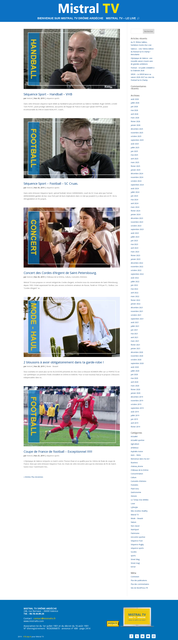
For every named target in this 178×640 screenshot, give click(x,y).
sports (133, 555)
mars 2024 (135, 207)
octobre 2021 (136, 315)
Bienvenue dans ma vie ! (140, 459)
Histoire (134, 496)
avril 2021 (134, 337)
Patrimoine (135, 533)
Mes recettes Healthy (139, 511)
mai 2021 (134, 333)
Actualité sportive (137, 440)
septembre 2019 (137, 408)
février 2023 (135, 255)
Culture (68, 277)
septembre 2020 (137, 363)
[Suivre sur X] (137, 636)
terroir (133, 567)
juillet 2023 (135, 237)
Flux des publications (139, 580)
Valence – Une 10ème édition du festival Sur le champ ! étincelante (142, 52)
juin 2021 (134, 330)
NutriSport (135, 529)
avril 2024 (134, 203)
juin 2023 (134, 240)
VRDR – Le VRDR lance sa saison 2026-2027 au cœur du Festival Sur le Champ (142, 77)
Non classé (135, 526)
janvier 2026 (135, 125)
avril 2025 (134, 158)
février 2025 (135, 166)
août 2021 (135, 322)
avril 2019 (134, 423)
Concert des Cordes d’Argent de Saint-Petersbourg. (60, 273)
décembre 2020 (137, 352)
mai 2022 (134, 289)
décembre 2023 (137, 218)
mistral (29, 98)
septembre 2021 (137, 319)
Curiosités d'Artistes (79, 277)
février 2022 (135, 300)
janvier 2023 (135, 259)
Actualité (134, 436)
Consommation (137, 474)
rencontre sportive (138, 537)
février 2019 (135, 426)
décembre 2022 (137, 263)
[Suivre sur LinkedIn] (142, 636)
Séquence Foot (137, 541)
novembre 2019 (137, 400)
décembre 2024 (137, 173)
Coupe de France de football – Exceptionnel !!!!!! (58, 451)
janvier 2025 (135, 170)
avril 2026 (134, 114)
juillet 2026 (135, 103)
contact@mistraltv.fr (45, 618)
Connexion (135, 576)
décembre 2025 (137, 129)
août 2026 (135, 99)
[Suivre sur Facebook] (131, 636)
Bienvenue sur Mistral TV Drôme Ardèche (70, 18)
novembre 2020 (137, 356)
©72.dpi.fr (27, 637)
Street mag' (135, 563)
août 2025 (135, 144)
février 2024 (135, 211)
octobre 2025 (136, 136)
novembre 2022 (137, 266)
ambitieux (134, 448)
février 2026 (135, 121)
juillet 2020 (135, 371)
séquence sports (52, 98)
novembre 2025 (137, 132)
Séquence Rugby (137, 544)
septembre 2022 (137, 274)
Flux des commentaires (140, 584)
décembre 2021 (137, 307)
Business (134, 462)
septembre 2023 (137, 229)
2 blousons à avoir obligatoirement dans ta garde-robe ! (64, 362)
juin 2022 (134, 285)
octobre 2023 (136, 226)
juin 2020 (134, 374)
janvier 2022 (135, 304)
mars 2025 (135, 162)
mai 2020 (134, 378)
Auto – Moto (136, 455)
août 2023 (135, 233)
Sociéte (134, 552)
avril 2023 (134, 248)
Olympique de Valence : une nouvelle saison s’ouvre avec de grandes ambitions (142, 61)
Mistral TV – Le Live (121, 18)
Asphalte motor (137, 451)
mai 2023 (134, 244)
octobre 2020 (136, 359)
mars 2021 (135, 341)
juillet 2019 (135, 415)
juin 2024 (134, 196)
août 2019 (135, 412)
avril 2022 (134, 292)
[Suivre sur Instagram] (154, 636)
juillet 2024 (135, 192)
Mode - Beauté (52, 366)
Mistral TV (135, 514)
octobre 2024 (136, 181)
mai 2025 (134, 155)
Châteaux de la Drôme (55, 277)
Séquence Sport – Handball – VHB (48, 94)
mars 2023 (135, 252)
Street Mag (135, 559)
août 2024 (135, 188)
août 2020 (135, 367)
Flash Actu (135, 488)
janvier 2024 (135, 214)
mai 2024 (134, 199)
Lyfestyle (134, 507)
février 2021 (135, 345)
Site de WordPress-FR (139, 588)
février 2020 (135, 389)
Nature (133, 522)
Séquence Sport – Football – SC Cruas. (51, 183)
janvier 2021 (135, 348)
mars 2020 (135, 386)
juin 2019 (134, 419)
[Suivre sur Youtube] (148, 636)
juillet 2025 (135, 147)
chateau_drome (137, 466)
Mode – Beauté (137, 518)
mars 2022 (135, 296)
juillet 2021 (135, 326)
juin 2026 (134, 106)
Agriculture (135, 444)
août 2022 (135, 278)
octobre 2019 (136, 404)
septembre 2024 (137, 185)
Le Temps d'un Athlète (139, 500)
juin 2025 (134, 151)
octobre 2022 (136, 270)
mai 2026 (134, 110)
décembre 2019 (137, 397)
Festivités (134, 485)
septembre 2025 (137, 140)
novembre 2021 (137, 311)
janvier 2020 (135, 393)
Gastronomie (136, 492)
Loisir (133, 503)
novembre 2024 (137, 177)
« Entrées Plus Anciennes (33, 477)
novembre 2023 (137, 222)
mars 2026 (135, 117)
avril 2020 (134, 382)
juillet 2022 (135, 281)
